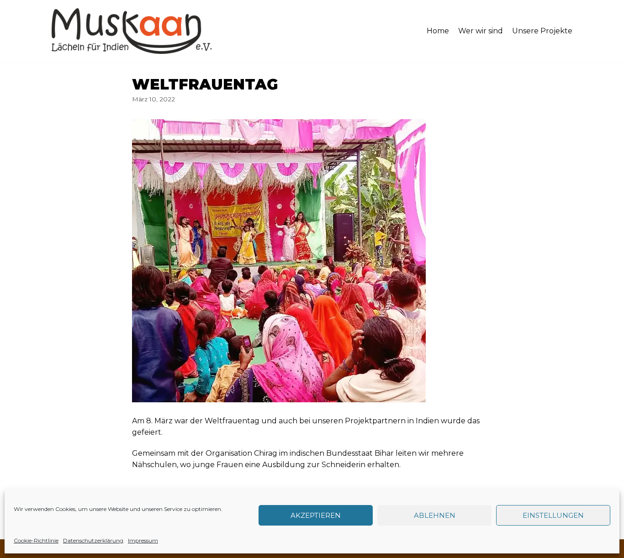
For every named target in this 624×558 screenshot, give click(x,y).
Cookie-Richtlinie (36, 540)
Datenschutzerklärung (93, 540)
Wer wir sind (480, 30)
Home (438, 30)
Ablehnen (434, 515)
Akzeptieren (316, 515)
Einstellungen (553, 515)
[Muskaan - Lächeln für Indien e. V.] (132, 31)
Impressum (143, 540)
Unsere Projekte (542, 30)
